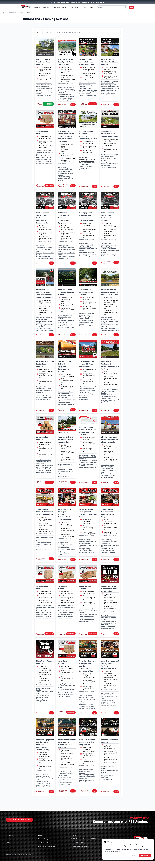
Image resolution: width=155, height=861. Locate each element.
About (8, 839)
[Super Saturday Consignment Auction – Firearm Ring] (110, 497)
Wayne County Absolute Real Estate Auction (110, 62)
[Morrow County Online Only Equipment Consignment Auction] (67, 349)
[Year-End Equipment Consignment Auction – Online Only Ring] (67, 727)
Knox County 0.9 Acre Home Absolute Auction (44, 62)
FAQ (84, 7)
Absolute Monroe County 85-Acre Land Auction (86, 364)
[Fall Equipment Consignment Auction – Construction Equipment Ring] (67, 201)
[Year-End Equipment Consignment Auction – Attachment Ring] (110, 649)
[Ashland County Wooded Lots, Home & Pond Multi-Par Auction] (88, 420)
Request (73, 2)
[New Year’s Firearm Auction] (110, 727)
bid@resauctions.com (80, 846)
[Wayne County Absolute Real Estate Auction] (110, 47)
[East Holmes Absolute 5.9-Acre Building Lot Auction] (110, 119)
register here (99, 2)
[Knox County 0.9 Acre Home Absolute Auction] (45, 47)
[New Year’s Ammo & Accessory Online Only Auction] (88, 727)
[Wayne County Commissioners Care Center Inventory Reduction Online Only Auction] (67, 119)
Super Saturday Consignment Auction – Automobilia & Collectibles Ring (65, 514)
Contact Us (10, 842)
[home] (25, 7)
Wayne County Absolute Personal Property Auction (87, 62)
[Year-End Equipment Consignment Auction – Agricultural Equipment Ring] (88, 649)
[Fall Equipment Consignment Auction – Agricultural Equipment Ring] (45, 201)
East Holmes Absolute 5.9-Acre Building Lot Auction (109, 133)
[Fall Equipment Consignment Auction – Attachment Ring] (88, 201)
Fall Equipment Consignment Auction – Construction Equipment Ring (64, 218)
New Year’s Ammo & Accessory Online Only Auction (88, 742)
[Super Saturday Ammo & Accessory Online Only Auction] (45, 497)
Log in (72, 104)
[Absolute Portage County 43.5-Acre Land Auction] (67, 47)
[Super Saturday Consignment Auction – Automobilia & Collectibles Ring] (67, 497)
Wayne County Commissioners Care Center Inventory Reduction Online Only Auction (67, 136)
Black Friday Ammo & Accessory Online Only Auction (109, 588)
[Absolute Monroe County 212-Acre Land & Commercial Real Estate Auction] (45, 277)
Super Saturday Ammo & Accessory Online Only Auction (44, 511)
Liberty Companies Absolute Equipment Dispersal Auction (109, 439)
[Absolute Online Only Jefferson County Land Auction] (67, 425)
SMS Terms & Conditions (46, 846)
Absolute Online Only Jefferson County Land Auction (66, 439)
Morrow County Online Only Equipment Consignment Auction (64, 366)
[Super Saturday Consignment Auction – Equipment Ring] (88, 497)
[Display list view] (40, 32)
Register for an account (19, 820)
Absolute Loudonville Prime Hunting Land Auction (66, 292)
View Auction (92, 104)
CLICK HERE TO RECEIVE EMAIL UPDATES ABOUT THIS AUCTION (43, 163)
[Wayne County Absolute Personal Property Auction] (88, 47)
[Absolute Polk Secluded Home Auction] (88, 277)
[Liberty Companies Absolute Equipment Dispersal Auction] (110, 425)
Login (131, 7)
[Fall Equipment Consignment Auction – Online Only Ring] (110, 201)
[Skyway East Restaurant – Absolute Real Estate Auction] (110, 349)
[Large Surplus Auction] (45, 119)
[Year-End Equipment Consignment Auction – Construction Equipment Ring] (45, 727)
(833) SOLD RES (78, 842)
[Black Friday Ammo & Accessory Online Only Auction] (110, 574)
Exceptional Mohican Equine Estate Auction (45, 364)
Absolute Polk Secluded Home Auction (86, 292)
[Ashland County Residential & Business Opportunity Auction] (88, 119)
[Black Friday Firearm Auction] (45, 649)
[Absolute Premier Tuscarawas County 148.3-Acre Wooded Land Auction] (110, 277)
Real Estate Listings (60, 7)
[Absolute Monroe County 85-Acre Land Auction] (88, 349)
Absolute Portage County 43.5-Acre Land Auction (65, 62)
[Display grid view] (37, 32)
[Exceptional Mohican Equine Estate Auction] (45, 349)
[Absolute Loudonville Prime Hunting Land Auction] (67, 277)
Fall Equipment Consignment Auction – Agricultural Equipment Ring (43, 218)
